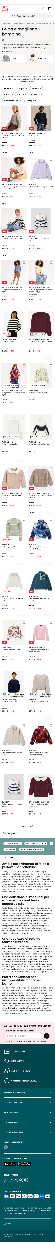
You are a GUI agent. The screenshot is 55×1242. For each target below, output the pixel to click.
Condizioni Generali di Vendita (14, 1208)
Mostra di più (7, 51)
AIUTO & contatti (11, 1112)
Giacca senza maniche (35, 843)
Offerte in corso (12, 1211)
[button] (50, 8)
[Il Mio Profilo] (43, 8)
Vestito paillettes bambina (31, 849)
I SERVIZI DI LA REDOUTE (13, 1102)
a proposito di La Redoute (14, 1092)
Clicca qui (26, 1041)
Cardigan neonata (12, 843)
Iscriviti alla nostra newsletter (20, 1031)
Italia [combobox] (9, 1224)
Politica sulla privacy (28, 1211)
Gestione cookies (44, 1211)
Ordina (7, 88)
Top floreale (9, 849)
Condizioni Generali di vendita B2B (39, 1208)
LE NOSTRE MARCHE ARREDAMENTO (17, 1122)
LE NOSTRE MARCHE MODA (13, 1132)
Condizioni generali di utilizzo (17, 1213)
